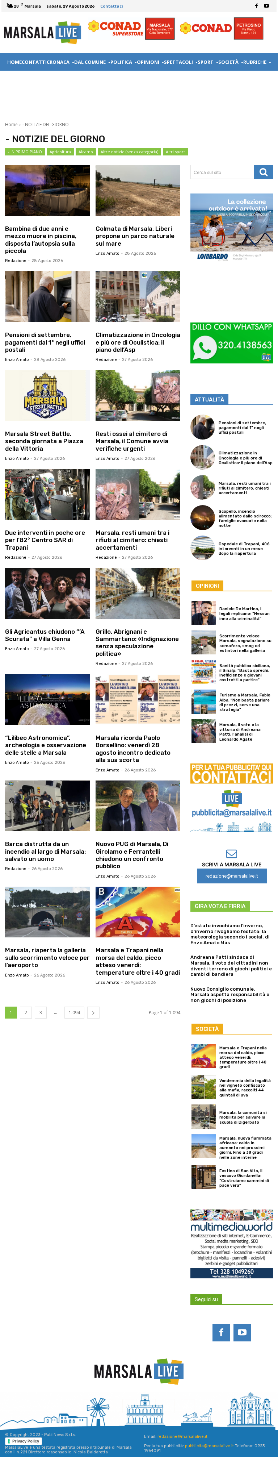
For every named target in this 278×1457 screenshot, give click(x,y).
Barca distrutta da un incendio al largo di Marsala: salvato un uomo (45, 851)
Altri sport (175, 151)
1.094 (74, 1013)
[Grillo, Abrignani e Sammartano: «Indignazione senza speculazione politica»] (138, 593)
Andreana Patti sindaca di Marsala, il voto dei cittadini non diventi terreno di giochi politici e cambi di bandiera (231, 965)
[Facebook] (256, 6)
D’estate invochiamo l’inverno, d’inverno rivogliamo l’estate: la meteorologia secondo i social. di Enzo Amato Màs (230, 934)
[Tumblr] (168, 1406)
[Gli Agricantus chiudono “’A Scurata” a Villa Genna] (47, 593)
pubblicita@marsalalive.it (209, 1446)
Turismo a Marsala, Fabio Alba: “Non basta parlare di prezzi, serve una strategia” (244, 702)
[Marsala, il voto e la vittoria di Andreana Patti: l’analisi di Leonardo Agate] (203, 731)
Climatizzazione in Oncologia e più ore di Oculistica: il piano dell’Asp (138, 342)
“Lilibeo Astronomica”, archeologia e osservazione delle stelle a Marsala (45, 745)
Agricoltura (60, 151)
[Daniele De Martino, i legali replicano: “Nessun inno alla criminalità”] (203, 613)
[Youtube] (266, 6)
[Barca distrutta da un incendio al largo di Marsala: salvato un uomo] (47, 806)
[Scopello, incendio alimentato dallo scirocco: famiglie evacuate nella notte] (202, 517)
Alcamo (86, 151)
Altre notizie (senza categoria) (129, 151)
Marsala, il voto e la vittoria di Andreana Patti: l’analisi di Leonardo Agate (240, 732)
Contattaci (111, 6)
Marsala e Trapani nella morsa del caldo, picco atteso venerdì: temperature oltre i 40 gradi (138, 961)
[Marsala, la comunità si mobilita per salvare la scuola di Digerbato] (203, 1116)
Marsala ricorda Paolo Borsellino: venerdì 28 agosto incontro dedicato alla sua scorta (133, 748)
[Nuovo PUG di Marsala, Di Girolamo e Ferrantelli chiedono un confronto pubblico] (138, 806)
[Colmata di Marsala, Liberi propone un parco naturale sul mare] (138, 190)
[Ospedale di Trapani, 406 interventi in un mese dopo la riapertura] (202, 548)
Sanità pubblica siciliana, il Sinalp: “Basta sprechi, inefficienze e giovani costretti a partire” (244, 673)
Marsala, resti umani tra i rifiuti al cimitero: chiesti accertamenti (132, 540)
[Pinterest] (149, 1406)
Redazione (15, 260)
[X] (187, 1406)
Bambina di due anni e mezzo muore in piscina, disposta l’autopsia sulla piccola (40, 239)
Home (11, 124)
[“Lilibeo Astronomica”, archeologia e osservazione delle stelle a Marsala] (47, 699)
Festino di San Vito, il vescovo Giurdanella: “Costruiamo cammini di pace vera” (244, 1178)
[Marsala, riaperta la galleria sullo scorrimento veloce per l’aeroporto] (47, 912)
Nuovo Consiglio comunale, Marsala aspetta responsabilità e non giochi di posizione (229, 994)
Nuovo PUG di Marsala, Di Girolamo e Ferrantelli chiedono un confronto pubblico (132, 855)
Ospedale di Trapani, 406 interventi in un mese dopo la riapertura (244, 549)
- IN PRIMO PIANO (25, 151)
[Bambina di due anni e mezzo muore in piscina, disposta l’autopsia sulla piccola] (47, 190)
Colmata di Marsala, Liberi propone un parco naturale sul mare (135, 236)
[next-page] (93, 1013)
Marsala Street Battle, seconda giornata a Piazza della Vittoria (44, 441)
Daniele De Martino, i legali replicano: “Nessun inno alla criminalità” (244, 614)
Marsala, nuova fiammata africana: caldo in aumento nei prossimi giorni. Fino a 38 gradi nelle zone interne (245, 1148)
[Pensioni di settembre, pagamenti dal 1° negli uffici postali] (47, 296)
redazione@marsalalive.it (182, 1436)
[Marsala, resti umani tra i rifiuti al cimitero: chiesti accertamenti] (138, 494)
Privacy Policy (25, 1441)
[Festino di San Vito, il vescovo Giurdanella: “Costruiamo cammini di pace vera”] (203, 1177)
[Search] (263, 172)
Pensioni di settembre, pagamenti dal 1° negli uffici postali (45, 342)
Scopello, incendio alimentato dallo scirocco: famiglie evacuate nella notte (245, 518)
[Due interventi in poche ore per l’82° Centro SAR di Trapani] (47, 494)
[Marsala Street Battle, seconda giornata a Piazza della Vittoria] (47, 395)
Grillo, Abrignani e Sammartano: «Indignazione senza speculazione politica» (137, 642)
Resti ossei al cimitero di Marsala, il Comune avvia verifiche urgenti (132, 441)
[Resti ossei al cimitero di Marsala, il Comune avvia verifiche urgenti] (138, 395)
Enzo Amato (107, 253)
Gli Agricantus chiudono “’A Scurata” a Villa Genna (45, 635)
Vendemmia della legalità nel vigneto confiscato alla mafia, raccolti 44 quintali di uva (245, 1088)
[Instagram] (110, 1406)
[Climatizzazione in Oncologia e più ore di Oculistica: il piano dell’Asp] (138, 296)
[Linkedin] (129, 1406)
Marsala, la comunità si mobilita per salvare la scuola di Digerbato (243, 1117)
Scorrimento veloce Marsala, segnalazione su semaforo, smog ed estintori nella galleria (245, 643)
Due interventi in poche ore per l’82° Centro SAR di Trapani (45, 540)
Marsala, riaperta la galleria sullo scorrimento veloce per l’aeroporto (47, 957)
